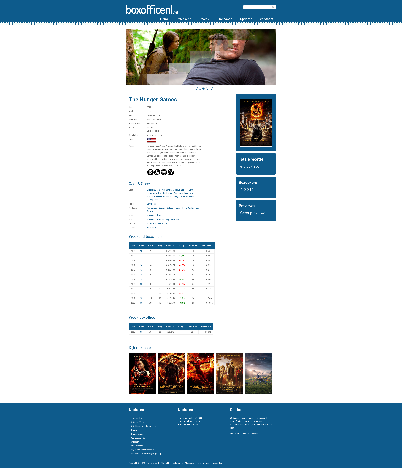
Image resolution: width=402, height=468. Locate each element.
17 (141, 270)
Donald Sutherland (187, 196)
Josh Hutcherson (165, 193)
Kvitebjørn (135, 442)
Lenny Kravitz (190, 193)
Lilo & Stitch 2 (136, 418)
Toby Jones (178, 193)
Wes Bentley (167, 190)
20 (141, 284)
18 (141, 275)
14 (141, 256)
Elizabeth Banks (154, 190)
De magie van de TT (139, 438)
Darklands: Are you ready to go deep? (146, 454)
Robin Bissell (152, 208)
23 (141, 298)
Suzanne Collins (166, 208)
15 (141, 260)
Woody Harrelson (180, 190)
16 (141, 265)
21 (141, 289)
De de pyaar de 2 (138, 446)
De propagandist (138, 434)
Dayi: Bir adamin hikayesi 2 (142, 450)
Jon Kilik (191, 208)
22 (141, 293)
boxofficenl (152, 9)
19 (141, 279)
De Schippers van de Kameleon (144, 426)
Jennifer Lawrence (154, 196)
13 (141, 251)
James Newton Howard (157, 223)
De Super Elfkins (137, 422)
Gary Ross (151, 204)
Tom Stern (151, 228)
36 (141, 303)
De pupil (134, 430)
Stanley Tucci (152, 200)
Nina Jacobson (180, 208)
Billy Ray (165, 219)
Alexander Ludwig (170, 196)
